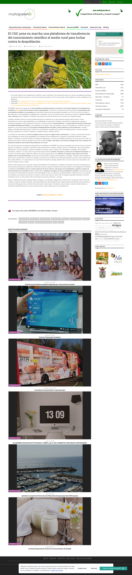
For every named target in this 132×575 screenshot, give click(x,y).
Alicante (100, 239)
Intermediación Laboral (57, 27)
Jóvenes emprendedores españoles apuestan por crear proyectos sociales (50, 284)
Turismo (61, 222)
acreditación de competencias (103, 241)
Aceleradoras (115, 241)
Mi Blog (106, 27)
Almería (101, 228)
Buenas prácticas (24, 219)
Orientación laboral (40, 27)
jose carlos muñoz (46, 46)
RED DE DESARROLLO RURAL (53, 195)
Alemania (118, 228)
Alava (96, 228)
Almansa (109, 226)
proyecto (31, 222)
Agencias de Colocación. (104, 223)
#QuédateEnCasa (111, 239)
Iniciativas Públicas (76, 219)
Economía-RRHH (73, 27)
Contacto (120, 2)
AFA (97, 234)
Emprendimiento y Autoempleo (20, 27)
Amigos (116, 225)
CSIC (17, 110)
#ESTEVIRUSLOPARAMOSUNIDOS (110, 232)
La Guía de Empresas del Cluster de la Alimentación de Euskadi (49, 549)
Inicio (104, 2)
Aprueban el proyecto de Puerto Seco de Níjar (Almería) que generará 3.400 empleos (49, 496)
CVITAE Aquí (110, 188)
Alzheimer (103, 234)
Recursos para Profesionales (43, 222)
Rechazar (94, 568)
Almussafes (110, 230)
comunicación (34, 219)
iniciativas (65, 219)
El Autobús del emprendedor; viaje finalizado (49, 390)
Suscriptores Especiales (109, 109)
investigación (23, 222)
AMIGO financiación (100, 226)
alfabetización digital (100, 230)
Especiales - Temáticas (109, 97)
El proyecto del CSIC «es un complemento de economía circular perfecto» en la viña (44, 101)
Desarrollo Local (95, 27)
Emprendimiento (56, 219)
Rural (55, 222)
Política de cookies (84, 558)
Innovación (86, 219)
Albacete (117, 223)
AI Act (121, 239)
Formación (84, 27)
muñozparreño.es (118, 169)
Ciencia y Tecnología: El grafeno (50, 337)
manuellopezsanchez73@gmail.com (106, 180)
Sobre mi (112, 2)
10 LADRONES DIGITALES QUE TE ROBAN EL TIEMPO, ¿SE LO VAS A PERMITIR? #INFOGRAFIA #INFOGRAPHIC (50, 443)
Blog (109, 84)
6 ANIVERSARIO (109, 228)
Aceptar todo (82, 568)
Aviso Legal (70, 558)
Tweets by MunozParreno (103, 74)
